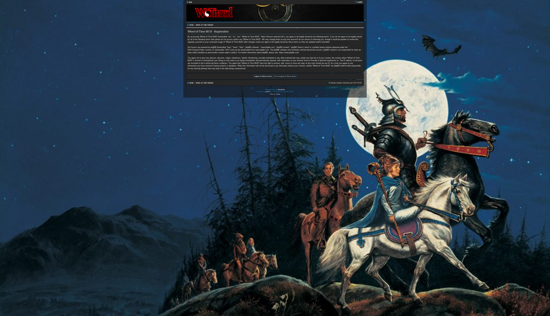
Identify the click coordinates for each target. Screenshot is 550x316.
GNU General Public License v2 (201, 50)
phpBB (267, 91)
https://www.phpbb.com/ (289, 52)
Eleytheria (281, 89)
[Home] (230, 13)
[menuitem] (189, 2)
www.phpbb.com (262, 50)
